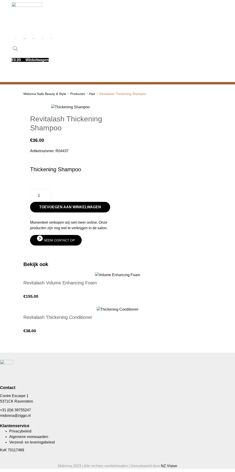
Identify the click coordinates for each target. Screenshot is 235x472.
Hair (92, 94)
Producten (77, 94)
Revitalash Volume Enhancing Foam (60, 282)
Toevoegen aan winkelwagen (70, 207)
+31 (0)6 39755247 (15, 410)
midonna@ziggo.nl (15, 416)
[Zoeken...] (16, 49)
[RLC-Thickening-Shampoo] (70, 107)
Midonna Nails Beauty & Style (44, 94)
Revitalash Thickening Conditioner (57, 317)
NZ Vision (169, 466)
